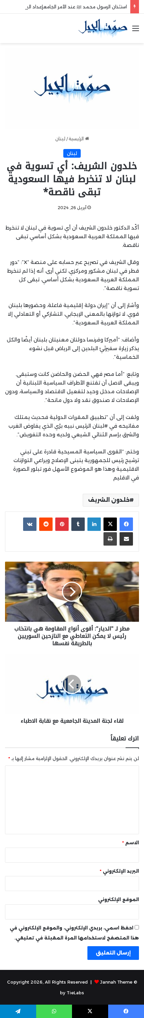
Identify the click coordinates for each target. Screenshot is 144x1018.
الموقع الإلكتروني (118, 899)
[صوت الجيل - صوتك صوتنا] (102, 28)
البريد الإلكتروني (119, 871)
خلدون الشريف (109, 500)
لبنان (60, 138)
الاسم (130, 842)
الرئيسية (77, 138)
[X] (110, 524)
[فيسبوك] (126, 524)
